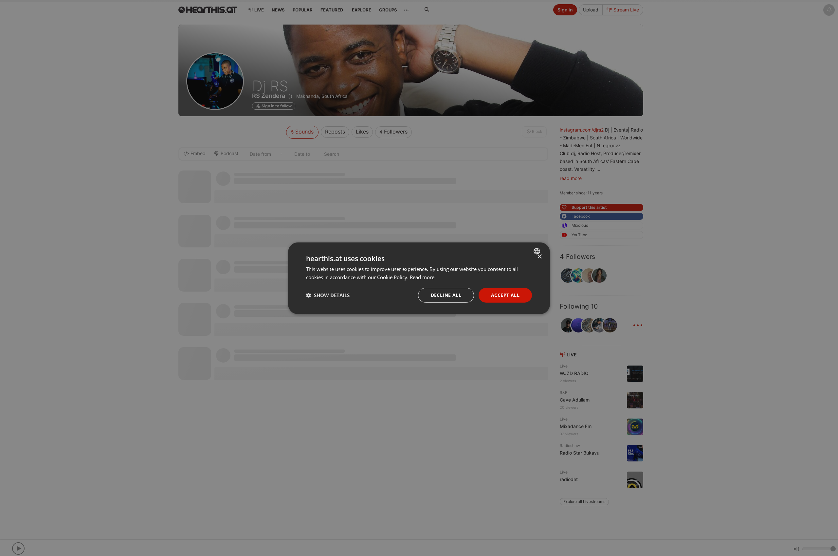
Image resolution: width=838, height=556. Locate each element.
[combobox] (538, 251)
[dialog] (419, 278)
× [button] (539, 256)
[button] (328, 294)
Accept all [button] (505, 295)
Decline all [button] (446, 295)
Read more (422, 277)
